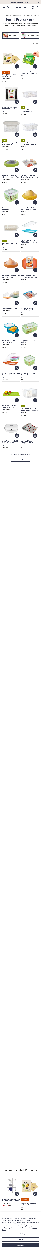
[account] (33, 7)
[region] (20, 1230)
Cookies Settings (20, 1234)
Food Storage (27, 15)
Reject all (20, 1239)
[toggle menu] (4, 7)
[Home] (3, 15)
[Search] (8, 7)
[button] (6, 2)
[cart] (37, 7)
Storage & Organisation (13, 15)
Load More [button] (21, 459)
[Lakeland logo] (20, 7)
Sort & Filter (31, 44)
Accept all (20, 1245)
